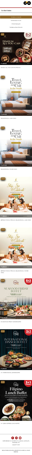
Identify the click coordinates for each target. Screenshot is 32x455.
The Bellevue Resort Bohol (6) (16, 27)
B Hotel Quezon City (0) (16, 20)
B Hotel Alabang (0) (16, 24)
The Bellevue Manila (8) (16, 17)
